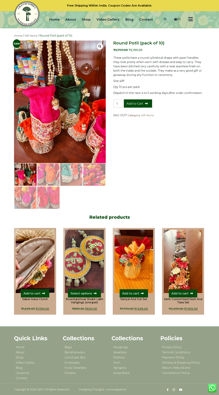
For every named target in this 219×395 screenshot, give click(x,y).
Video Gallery (107, 19)
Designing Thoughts (91, 389)
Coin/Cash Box (75, 357)
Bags (68, 347)
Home (54, 19)
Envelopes (72, 362)
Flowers (70, 373)
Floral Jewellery (75, 367)
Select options (81, 293)
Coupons (22, 373)
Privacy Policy (171, 347)
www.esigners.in (117, 389)
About (70, 19)
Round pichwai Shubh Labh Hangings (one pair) (84, 300)
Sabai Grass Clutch (35, 299)
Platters (119, 357)
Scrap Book (121, 373)
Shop (86, 19)
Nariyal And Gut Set (133, 299)
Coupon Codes (119, 5)
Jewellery (119, 352)
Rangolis (119, 367)
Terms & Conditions (176, 352)
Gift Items (31, 35)
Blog (129, 19)
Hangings (120, 347)
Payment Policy (173, 357)
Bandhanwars (75, 352)
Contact (146, 19)
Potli (116, 362)
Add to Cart (134, 103)
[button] (100, 46)
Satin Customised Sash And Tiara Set (183, 300)
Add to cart (31, 293)
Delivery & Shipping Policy (181, 362)
